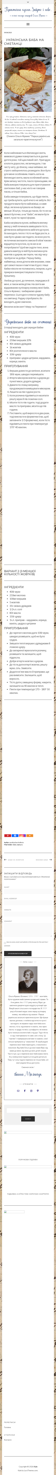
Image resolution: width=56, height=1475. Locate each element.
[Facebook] (15, 835)
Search (28, 1119)
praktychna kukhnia (17, 842)
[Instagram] (22, 835)
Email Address (10, 899)
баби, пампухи (18, 845)
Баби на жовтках (16, 860)
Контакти (7, 1440)
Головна (7, 1427)
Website (7, 910)
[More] (29, 835)
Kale (35, 1467)
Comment (8, 921)
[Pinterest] (7, 835)
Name (6, 887)
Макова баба (42, 860)
